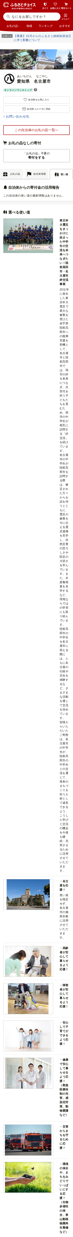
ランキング (46, 25)
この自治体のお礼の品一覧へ (36, 130)
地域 (29, 25)
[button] (65, 17)
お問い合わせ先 (17, 116)
